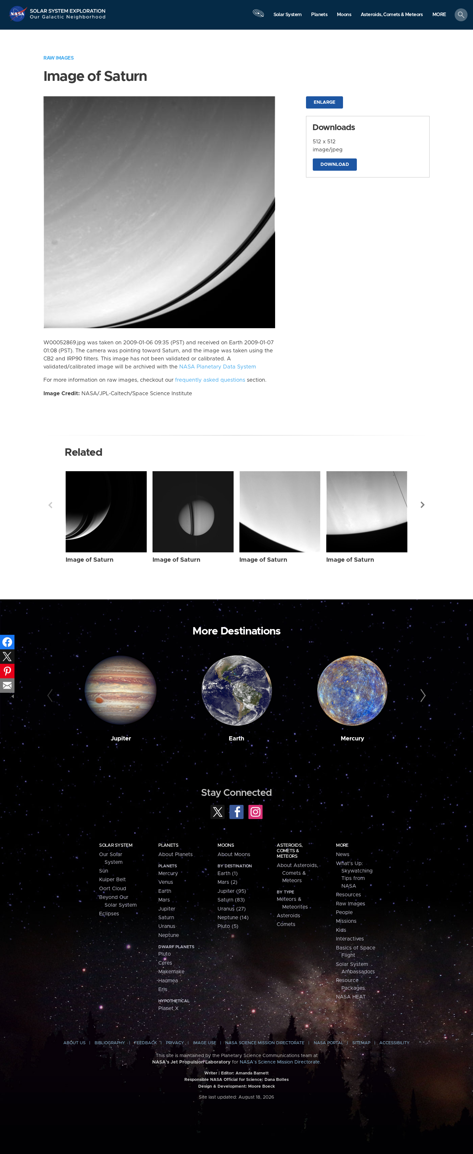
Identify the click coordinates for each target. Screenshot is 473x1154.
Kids (341, 930)
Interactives (350, 938)
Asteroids (288, 915)
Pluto (164, 954)
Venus (165, 882)
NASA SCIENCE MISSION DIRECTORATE (264, 1043)
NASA (19, 14)
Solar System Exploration (68, 9)
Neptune (168, 935)
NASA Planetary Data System (217, 366)
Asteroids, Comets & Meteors (289, 851)
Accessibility (394, 1043)
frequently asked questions (210, 380)
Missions (346, 921)
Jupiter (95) (232, 891)
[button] (439, 15)
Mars (164, 899)
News (342, 854)
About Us (74, 1043)
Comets (286, 924)
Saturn (166, 917)
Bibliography (110, 1043)
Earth (236, 739)
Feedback (145, 1043)
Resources (348, 894)
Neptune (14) (233, 917)
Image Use (204, 1043)
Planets (168, 845)
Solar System (115, 845)
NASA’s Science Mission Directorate (280, 1062)
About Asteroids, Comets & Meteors (297, 873)
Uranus (166, 926)
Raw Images (58, 58)
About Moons (234, 854)
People (344, 912)
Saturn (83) (231, 899)
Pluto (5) (228, 926)
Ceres (165, 963)
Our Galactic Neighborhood (68, 18)
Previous (50, 505)
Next (423, 505)
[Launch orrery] (258, 16)
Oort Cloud (112, 888)
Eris (162, 989)
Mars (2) (227, 882)
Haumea (168, 980)
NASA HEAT (351, 996)
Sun (103, 870)
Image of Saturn (90, 560)
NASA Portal (328, 1043)
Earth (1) (228, 873)
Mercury (352, 739)
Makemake (171, 971)
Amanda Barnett (252, 1073)
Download (334, 164)
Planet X (168, 1008)
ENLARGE (324, 102)
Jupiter (121, 739)
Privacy (175, 1043)
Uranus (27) (232, 908)
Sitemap (361, 1043)
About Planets (175, 854)
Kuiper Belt (112, 879)
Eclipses (109, 913)
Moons (226, 845)
